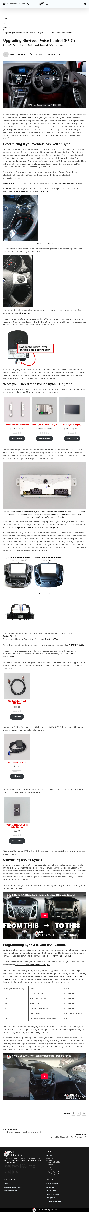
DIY (49, 1166)
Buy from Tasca (52, 639)
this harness (19, 191)
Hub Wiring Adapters (54, 1174)
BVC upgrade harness (72, 183)
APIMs (50, 1168)
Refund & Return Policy (53, 1201)
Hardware (49, 1160)
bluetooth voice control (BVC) (25, 118)
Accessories (49, 1158)
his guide (43, 191)
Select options (17, 438)
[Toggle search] (28, 4)
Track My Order (51, 1190)
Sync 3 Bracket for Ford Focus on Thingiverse (38, 527)
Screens (50, 1164)
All (4, 23)
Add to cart (16, 717)
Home (6, 18)
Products (13, 3)
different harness (27, 313)
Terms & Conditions (52, 1194)
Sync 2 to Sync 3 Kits (54, 1162)
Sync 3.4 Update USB (10, 1190)
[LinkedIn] (84, 1114)
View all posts (11, 1113)
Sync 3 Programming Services (13, 1187)
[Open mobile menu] (4, 5)
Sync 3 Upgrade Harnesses (55, 1172)
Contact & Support (52, 1183)
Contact (22, 3)
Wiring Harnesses (51, 1170)
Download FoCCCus (61, 956)
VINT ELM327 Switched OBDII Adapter (32, 964)
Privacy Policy (50, 1198)
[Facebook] (73, 1114)
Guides (5, 3)
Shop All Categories (52, 1156)
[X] (79, 1114)
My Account (50, 1187)
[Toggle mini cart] (85, 4)
